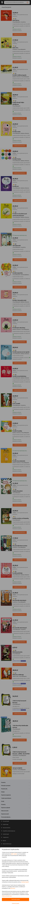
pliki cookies (14, 854)
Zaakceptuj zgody (15, 899)
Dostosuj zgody (25, 882)
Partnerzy (12, 888)
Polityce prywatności (7, 896)
